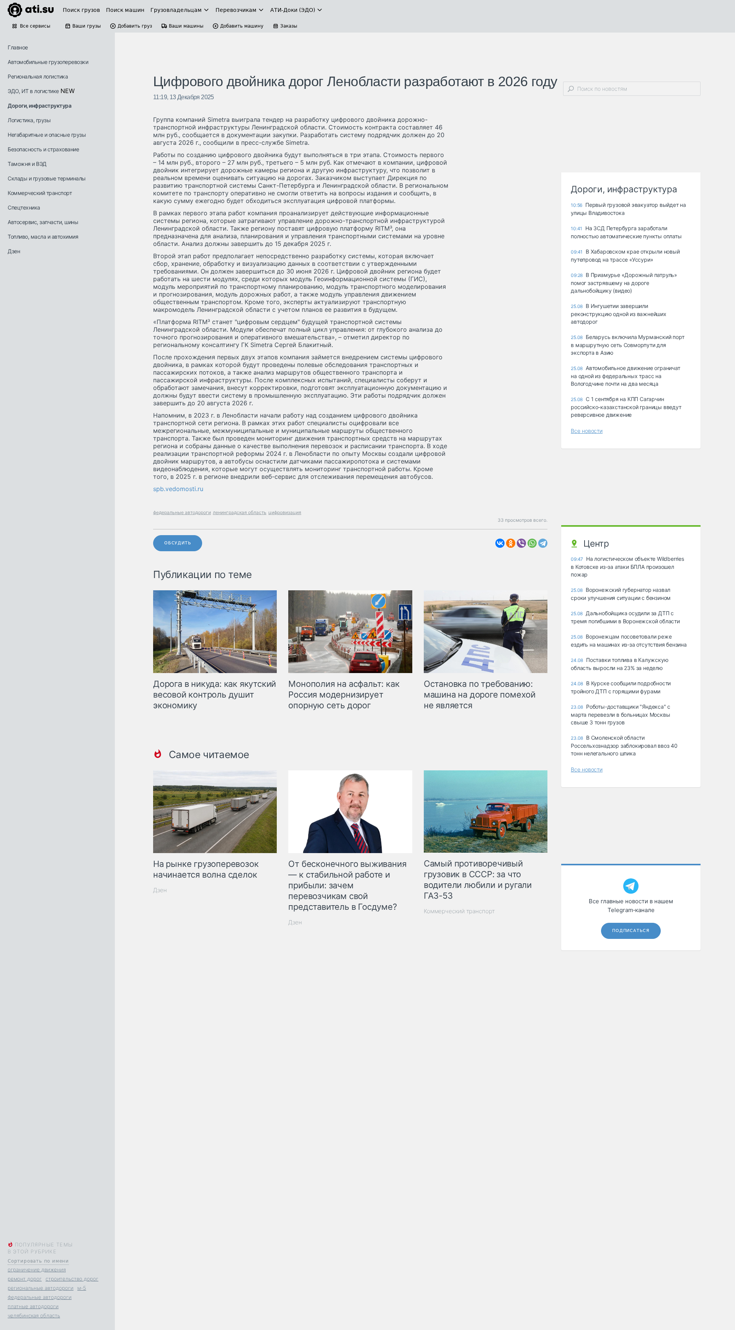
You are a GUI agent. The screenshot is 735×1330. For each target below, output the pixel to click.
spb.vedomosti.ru (178, 489)
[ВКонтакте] (500, 543)
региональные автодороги (41, 1288)
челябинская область (34, 1315)
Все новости (587, 431)
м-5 (81, 1288)
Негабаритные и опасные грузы (47, 134)
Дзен (14, 251)
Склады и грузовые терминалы (47, 178)
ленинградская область (239, 512)
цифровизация (284, 512)
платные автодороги (33, 1306)
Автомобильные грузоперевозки (48, 62)
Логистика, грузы (29, 120)
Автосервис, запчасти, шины (43, 222)
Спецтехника (24, 207)
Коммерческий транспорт (40, 193)
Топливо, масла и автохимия (43, 236)
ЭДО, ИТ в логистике (33, 91)
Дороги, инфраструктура (39, 105)
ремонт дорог (25, 1279)
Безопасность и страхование (43, 149)
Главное (18, 47)
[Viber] (521, 543)
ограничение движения (37, 1269)
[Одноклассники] (510, 543)
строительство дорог (72, 1279)
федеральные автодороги (40, 1297)
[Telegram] (542, 543)
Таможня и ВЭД (27, 164)
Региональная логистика (38, 76)
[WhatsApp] (532, 543)
